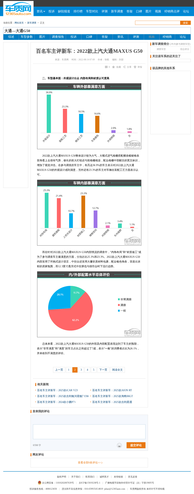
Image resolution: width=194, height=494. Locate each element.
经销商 (167, 36)
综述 (11, 36)
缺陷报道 (64, 11)
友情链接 (118, 476)
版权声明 (61, 476)
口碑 (139, 11)
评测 (105, 11)
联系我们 (90, 476)
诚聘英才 (104, 476)
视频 (158, 11)
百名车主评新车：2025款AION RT (112, 390)
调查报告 (58, 36)
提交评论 (136, 445)
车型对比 (92, 11)
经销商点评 (172, 11)
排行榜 (78, 11)
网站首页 (19, 22)
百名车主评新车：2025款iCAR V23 (57, 390)
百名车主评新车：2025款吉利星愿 (112, 402)
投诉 (51, 11)
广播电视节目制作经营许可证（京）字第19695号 (129, 482)
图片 (149, 11)
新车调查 (117, 11)
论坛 (186, 11)
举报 (140, 67)
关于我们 (75, 476)
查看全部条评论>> (89, 462)
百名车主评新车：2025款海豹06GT (112, 396)
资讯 (40, 11)
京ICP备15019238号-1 (89, 482)
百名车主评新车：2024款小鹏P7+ (56, 402)
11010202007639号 (65, 482)
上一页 (59, 369)
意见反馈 (132, 476)
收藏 (118, 67)
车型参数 (27, 36)
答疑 (130, 11)
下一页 (103, 369)
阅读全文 (117, 369)
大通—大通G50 (17, 31)
